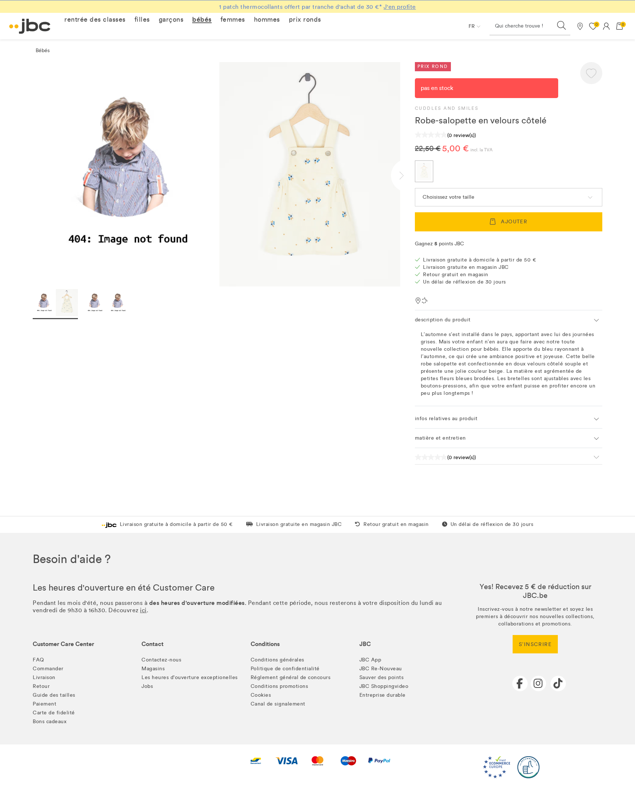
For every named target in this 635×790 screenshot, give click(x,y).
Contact (152, 644)
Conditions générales (277, 660)
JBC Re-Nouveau (380, 668)
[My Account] (606, 26)
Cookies (261, 695)
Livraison (44, 677)
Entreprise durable (382, 695)
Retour (41, 686)
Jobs (147, 686)
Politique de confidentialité (285, 668)
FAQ (38, 660)
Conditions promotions (279, 686)
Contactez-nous (161, 660)
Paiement (44, 704)
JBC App (370, 660)
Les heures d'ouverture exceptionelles (189, 677)
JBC (365, 644)
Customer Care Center (63, 644)
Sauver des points (381, 677)
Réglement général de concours (291, 677)
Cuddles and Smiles (446, 108)
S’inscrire (535, 644)
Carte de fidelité (54, 713)
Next (407, 175)
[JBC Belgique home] (30, 26)
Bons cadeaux (50, 721)
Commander (48, 668)
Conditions (265, 644)
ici (143, 610)
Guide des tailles (54, 695)
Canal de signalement (278, 704)
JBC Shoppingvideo (384, 686)
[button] (95, 19)
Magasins (153, 668)
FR (472, 26)
